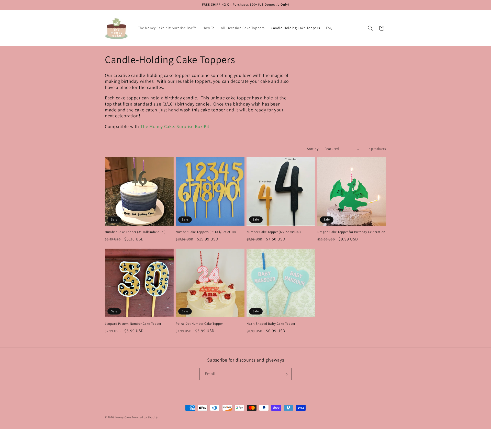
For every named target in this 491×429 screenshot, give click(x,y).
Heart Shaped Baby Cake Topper (271, 324)
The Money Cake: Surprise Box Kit (174, 126)
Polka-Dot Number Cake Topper (199, 324)
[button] (370, 28)
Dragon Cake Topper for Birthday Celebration (351, 232)
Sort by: (313, 148)
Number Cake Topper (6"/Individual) (274, 232)
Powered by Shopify (144, 417)
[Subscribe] (285, 374)
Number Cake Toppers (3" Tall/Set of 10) (206, 232)
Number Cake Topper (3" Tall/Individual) (135, 232)
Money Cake (123, 417)
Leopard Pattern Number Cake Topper (133, 324)
